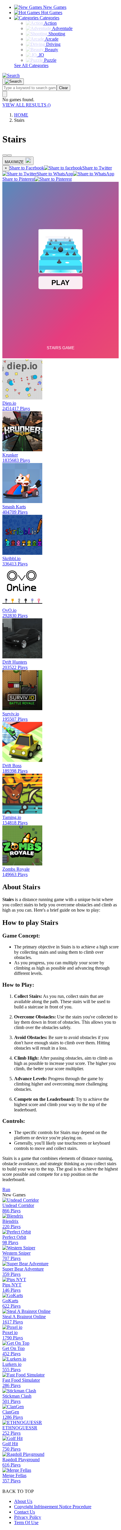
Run (6, 1189)
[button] (11, 75)
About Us (23, 1501)
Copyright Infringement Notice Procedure (52, 1506)
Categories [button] (48, 17)
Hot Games (51, 12)
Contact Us (24, 1511)
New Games (54, 7)
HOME (21, 114)
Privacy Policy (27, 1517)
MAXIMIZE (14, 162)
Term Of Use (26, 1522)
